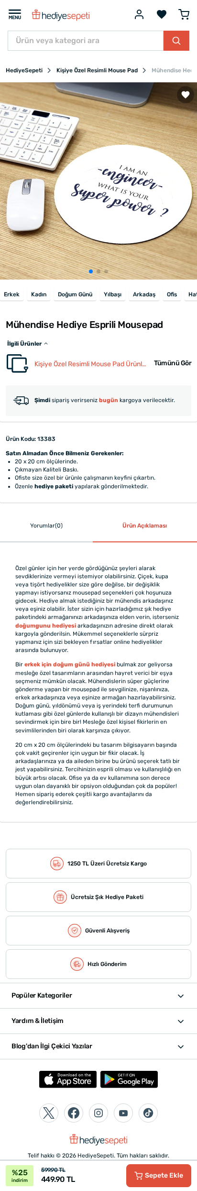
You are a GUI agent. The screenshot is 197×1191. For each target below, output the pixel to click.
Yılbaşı (112, 294)
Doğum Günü (75, 294)
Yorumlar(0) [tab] (46, 525)
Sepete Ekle (164, 1175)
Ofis (172, 294)
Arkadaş (144, 294)
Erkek (12, 294)
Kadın (38, 294)
